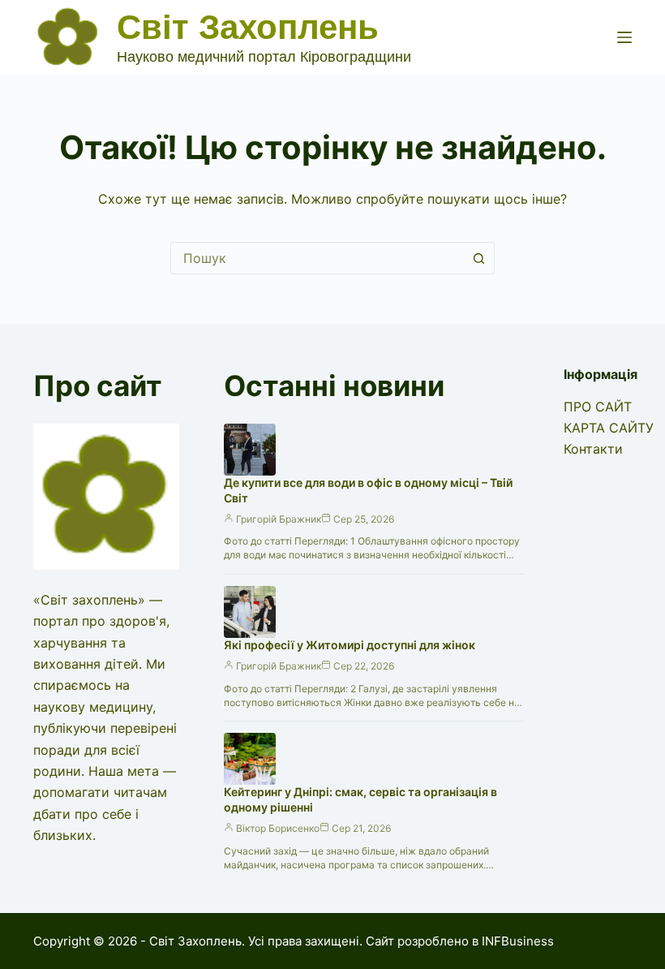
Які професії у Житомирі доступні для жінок (349, 645)
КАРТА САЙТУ (609, 428)
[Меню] (624, 37)
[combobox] (317, 258)
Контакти (593, 449)
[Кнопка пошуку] (478, 258)
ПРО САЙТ (598, 406)
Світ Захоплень (248, 27)
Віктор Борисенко (278, 828)
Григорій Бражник (278, 519)
